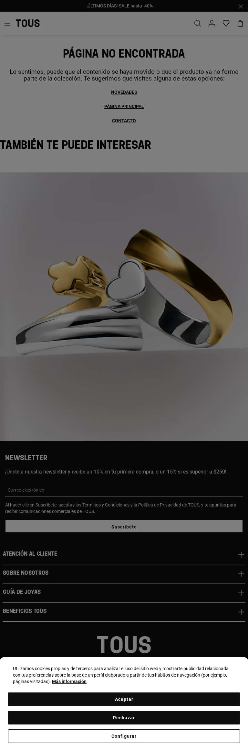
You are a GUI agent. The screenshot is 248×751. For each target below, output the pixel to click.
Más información (69, 681)
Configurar (124, 736)
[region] (124, 704)
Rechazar (124, 717)
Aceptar (124, 699)
